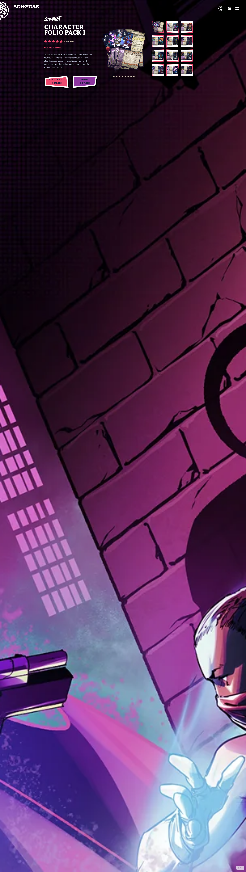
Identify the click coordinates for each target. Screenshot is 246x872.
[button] (113, 76)
